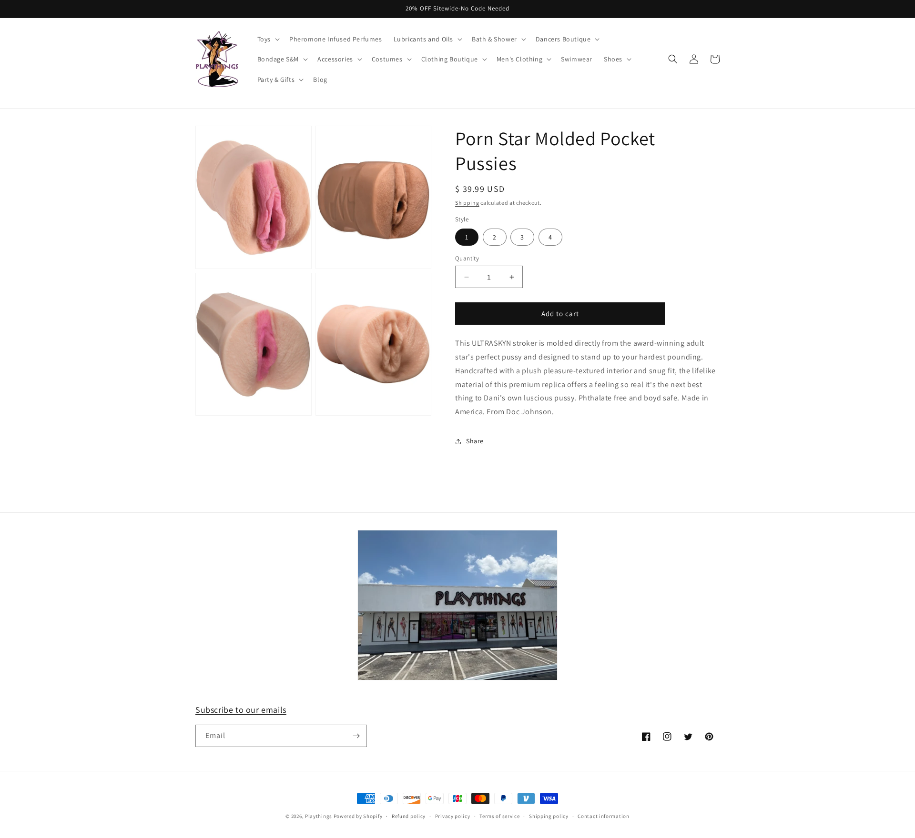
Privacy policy (452, 816)
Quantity (467, 258)
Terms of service (499, 816)
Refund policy (409, 816)
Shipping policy (549, 816)
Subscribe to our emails (240, 709)
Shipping (467, 202)
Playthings (318, 816)
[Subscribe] (356, 736)
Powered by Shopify (358, 816)
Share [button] (475, 441)
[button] (268, 39)
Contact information (603, 816)
